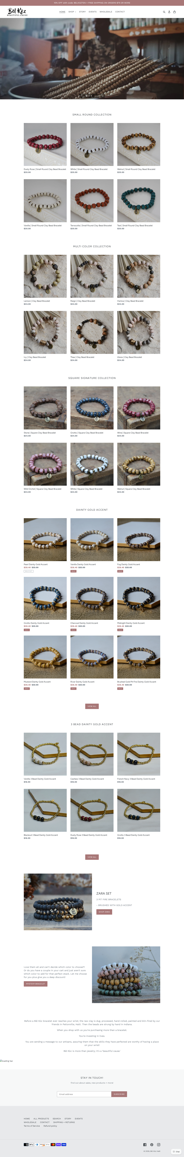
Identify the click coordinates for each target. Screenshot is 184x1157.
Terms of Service (32, 1126)
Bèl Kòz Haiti (155, 1151)
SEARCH (57, 1118)
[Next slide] (96, 96)
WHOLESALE (30, 1122)
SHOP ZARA (104, 912)
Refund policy (50, 1126)
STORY (68, 1118)
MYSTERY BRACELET (35, 984)
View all (92, 706)
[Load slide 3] (91, 96)
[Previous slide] (82, 96)
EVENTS (79, 1118)
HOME (27, 1118)
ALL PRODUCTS (41, 1118)
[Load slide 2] (89, 96)
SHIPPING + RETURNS (64, 1122)
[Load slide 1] (87, 96)
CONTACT (45, 1122)
